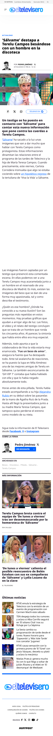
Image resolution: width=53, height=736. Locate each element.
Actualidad (7, 35)
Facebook (15, 431)
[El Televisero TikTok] (37, 720)
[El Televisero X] (25, 720)
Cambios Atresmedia (22, 2)
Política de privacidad (30, 706)
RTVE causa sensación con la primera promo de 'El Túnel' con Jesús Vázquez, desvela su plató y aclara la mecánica (33, 650)
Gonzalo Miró (39, 2)
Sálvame (8, 139)
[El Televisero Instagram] (29, 720)
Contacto (32, 713)
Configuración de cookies (17, 710)
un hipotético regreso (34, 174)
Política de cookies (36, 710)
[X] (35, 64)
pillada (24, 465)
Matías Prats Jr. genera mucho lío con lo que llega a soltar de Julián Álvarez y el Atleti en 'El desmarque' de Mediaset (32, 663)
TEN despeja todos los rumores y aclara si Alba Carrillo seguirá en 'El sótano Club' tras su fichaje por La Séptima (32, 621)
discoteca (14, 465)
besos (5, 465)
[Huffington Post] (26, 728)
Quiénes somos (21, 713)
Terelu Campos (9, 468)
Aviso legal (16, 706)
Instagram (33, 431)
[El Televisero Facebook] (21, 720)
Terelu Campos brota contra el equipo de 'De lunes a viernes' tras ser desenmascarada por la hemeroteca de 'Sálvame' (25, 518)
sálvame (32, 465)
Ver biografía (23, 449)
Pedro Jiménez (25, 64)
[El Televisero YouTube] (33, 720)
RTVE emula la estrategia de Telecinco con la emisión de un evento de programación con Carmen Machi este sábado (32, 608)
